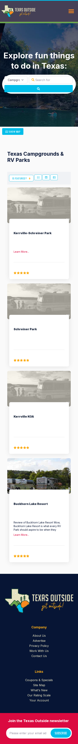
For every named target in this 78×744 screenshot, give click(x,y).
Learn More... (21, 251)
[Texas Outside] (18, 11)
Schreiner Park (25, 329)
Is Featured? (19, 178)
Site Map (39, 685)
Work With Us (39, 651)
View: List (54, 177)
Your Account (39, 700)
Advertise (39, 641)
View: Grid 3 (46, 177)
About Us (39, 635)
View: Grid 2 (38, 177)
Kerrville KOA (24, 416)
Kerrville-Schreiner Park (33, 233)
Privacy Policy (39, 646)
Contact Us (39, 656)
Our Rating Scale (39, 695)
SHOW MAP (14, 131)
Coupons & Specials (39, 680)
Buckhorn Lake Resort (31, 504)
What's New (39, 690)
